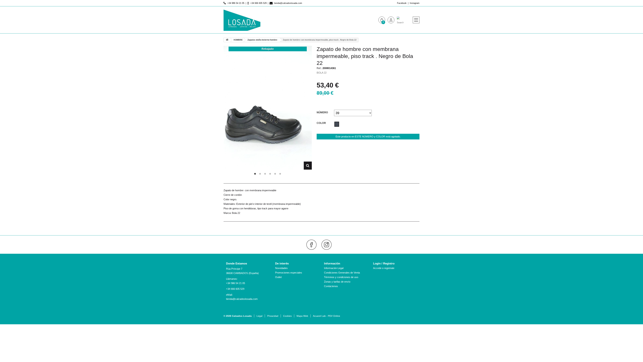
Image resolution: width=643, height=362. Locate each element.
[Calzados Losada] (242, 20)
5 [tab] (275, 173)
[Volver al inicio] (227, 40)
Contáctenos (331, 286)
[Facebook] (312, 245)
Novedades (281, 268)
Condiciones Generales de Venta (342, 272)
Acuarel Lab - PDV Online (326, 316)
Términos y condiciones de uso (341, 277)
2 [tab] (260, 173)
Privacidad (272, 316)
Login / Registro (384, 263)
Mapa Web (302, 316)
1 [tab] (255, 173)
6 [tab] (280, 173)
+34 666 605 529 (235, 288)
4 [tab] (270, 173)
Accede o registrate (383, 268)
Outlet (278, 277)
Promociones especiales (288, 272)
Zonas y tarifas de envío (337, 281)
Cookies (287, 316)
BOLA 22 (322, 72)
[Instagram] (328, 245)
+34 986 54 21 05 (235, 283)
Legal (259, 316)
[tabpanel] (268, 108)
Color (322, 123)
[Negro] (336, 124)
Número (323, 112)
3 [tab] (265, 173)
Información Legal (333, 268)
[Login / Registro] (391, 20)
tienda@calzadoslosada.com (242, 298)
